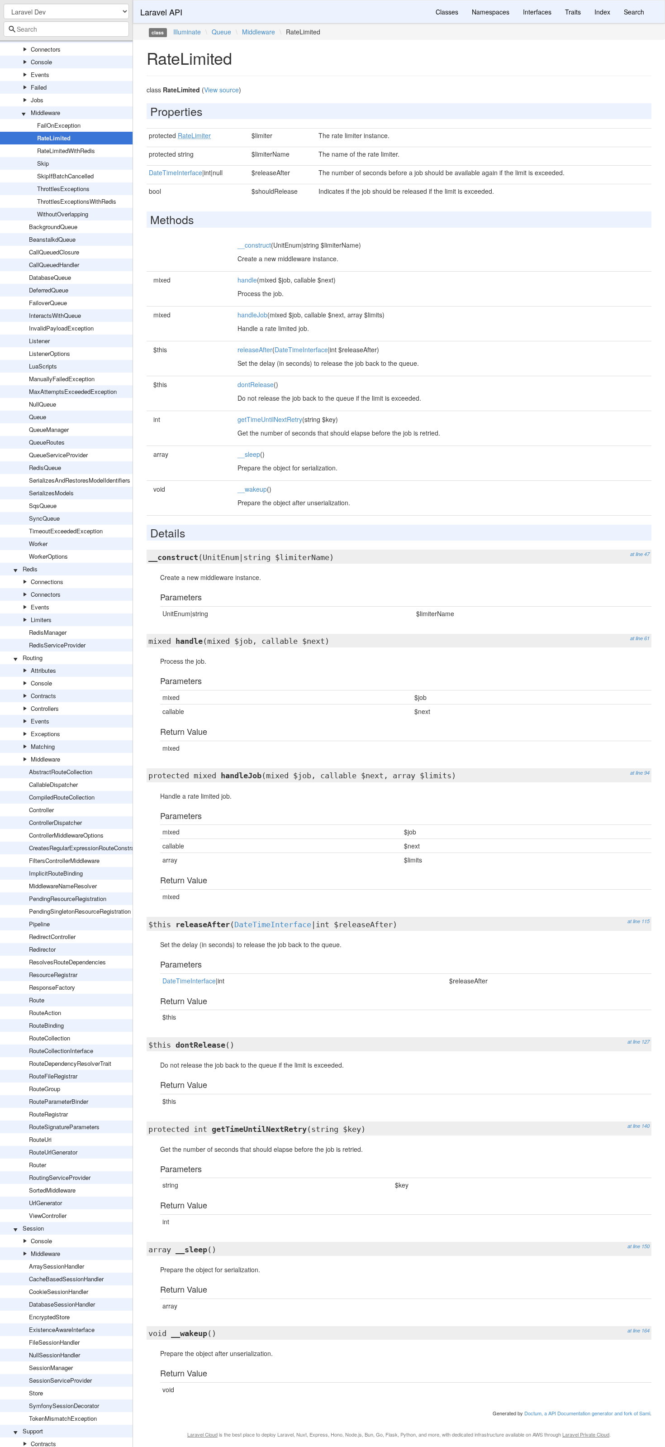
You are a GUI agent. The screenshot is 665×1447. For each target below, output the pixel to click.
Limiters (41, 619)
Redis (30, 569)
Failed (39, 87)
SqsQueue (43, 505)
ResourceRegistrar (53, 974)
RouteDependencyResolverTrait (70, 1063)
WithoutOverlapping (62, 214)
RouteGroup (44, 1088)
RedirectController (52, 936)
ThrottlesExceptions (63, 188)
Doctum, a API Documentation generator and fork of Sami (587, 1413)
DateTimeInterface (175, 172)
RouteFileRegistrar (53, 1076)
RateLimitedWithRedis (66, 150)
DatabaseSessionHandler (62, 1304)
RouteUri (40, 1139)
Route (36, 1000)
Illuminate (187, 31)
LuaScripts (43, 366)
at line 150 (638, 1246)
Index (602, 11)
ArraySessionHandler (56, 1266)
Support (33, 1431)
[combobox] (66, 29)
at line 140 (638, 1125)
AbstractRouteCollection (60, 771)
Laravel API (161, 12)
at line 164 (638, 1330)
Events (40, 74)
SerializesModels (51, 493)
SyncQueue (44, 518)
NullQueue (42, 404)
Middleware (45, 112)
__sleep (249, 454)
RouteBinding (46, 1025)
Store (36, 1393)
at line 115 (638, 921)
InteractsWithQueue (55, 315)
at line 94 (640, 772)
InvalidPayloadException (61, 328)
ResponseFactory (52, 987)
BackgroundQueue (53, 226)
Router (37, 1164)
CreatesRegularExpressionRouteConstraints (86, 847)
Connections (47, 581)
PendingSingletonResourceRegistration (80, 911)
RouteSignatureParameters (64, 1126)
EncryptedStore (49, 1317)
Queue (37, 416)
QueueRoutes (47, 442)
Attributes (43, 670)
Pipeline (39, 924)
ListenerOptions (49, 353)
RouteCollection (49, 1038)
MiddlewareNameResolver (63, 886)
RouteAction (45, 1012)
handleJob (252, 314)
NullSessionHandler (54, 1355)
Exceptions (45, 733)
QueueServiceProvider (58, 454)
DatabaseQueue (50, 277)
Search (634, 11)
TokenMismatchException (63, 1418)
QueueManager (49, 429)
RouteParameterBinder (58, 1101)
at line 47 (640, 554)
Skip (43, 163)
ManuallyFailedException (62, 378)
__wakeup (252, 489)
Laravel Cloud (202, 1434)
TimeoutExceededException (66, 531)
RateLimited (54, 138)
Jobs (37, 100)
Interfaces (537, 11)
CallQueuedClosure (54, 252)
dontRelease (256, 384)
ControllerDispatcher (55, 822)
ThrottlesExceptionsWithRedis (76, 201)
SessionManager (51, 1367)
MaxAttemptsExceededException (73, 391)
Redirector (42, 949)
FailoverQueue (48, 302)
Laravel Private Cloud (585, 1434)
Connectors (46, 49)
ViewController (47, 1215)
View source (221, 89)
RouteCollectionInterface (61, 1050)
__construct (254, 244)
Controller (41, 809)
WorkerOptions (48, 556)
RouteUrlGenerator (53, 1152)
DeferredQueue (48, 290)
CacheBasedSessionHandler (66, 1279)
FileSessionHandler (54, 1342)
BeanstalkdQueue (52, 239)
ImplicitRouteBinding (56, 873)
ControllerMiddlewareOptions (66, 835)
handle (247, 279)
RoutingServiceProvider (59, 1177)
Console (41, 61)
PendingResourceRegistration (67, 898)
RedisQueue (45, 467)
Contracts (43, 695)
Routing (33, 657)
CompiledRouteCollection (62, 797)
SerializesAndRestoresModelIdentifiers (79, 480)
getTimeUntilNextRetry (270, 419)
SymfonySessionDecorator (64, 1405)
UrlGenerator (45, 1202)
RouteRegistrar (48, 1114)
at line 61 (640, 638)
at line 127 (638, 1041)
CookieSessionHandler (58, 1291)
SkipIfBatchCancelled (65, 176)
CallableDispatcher (53, 784)
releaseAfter (255, 349)
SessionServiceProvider (60, 1380)
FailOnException (59, 125)
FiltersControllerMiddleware (64, 860)
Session (33, 1228)
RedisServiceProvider (57, 645)
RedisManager (47, 632)
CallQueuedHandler (54, 264)
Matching (43, 746)
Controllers (45, 708)
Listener (39, 340)
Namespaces (490, 11)
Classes (447, 11)
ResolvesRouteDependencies (67, 962)
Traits (573, 11)
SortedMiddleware (52, 1190)
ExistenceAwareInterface (62, 1329)
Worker (38, 543)
